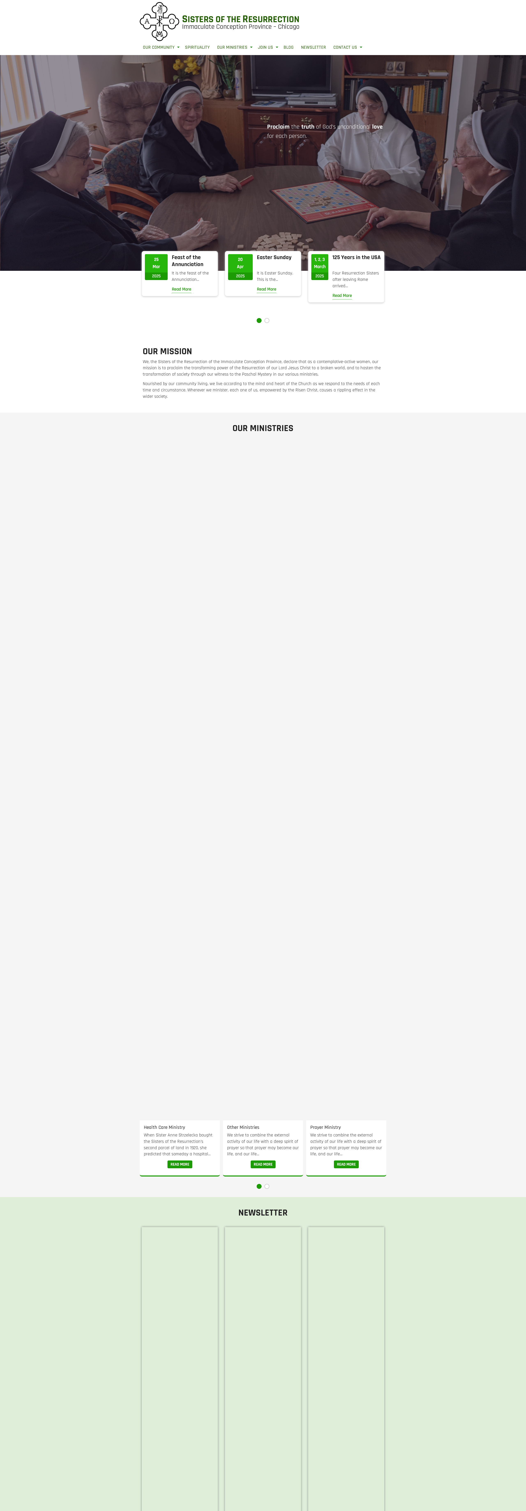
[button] (259, 320)
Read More (181, 289)
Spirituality (197, 47)
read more (180, 1164)
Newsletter (313, 47)
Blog (289, 47)
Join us (265, 47)
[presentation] (21, 164)
